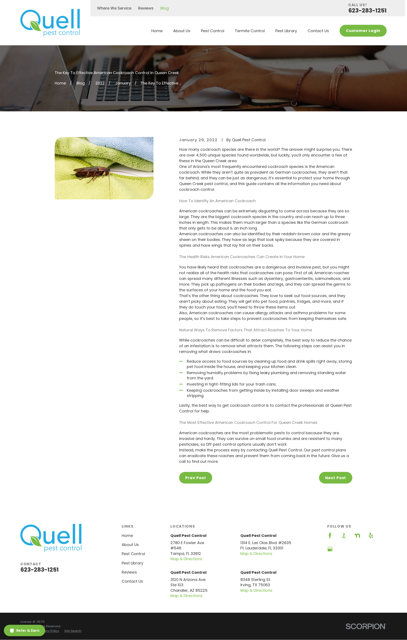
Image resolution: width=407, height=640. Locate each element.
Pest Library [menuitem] (286, 30)
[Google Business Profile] (330, 549)
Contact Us (132, 581)
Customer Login (363, 30)
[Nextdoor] (357, 535)
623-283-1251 (367, 10)
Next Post (335, 477)
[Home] (50, 22)
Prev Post (195, 477)
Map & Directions (186, 558)
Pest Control (133, 553)
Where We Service (114, 8)
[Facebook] (330, 535)
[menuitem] (49, 631)
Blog (164, 8)
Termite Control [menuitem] (250, 30)
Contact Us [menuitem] (318, 30)
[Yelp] (371, 535)
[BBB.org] (343, 535)
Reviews (145, 8)
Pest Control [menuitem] (212, 30)
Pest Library (132, 563)
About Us (130, 544)
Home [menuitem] (157, 30)
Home (127, 535)
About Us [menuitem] (181, 30)
